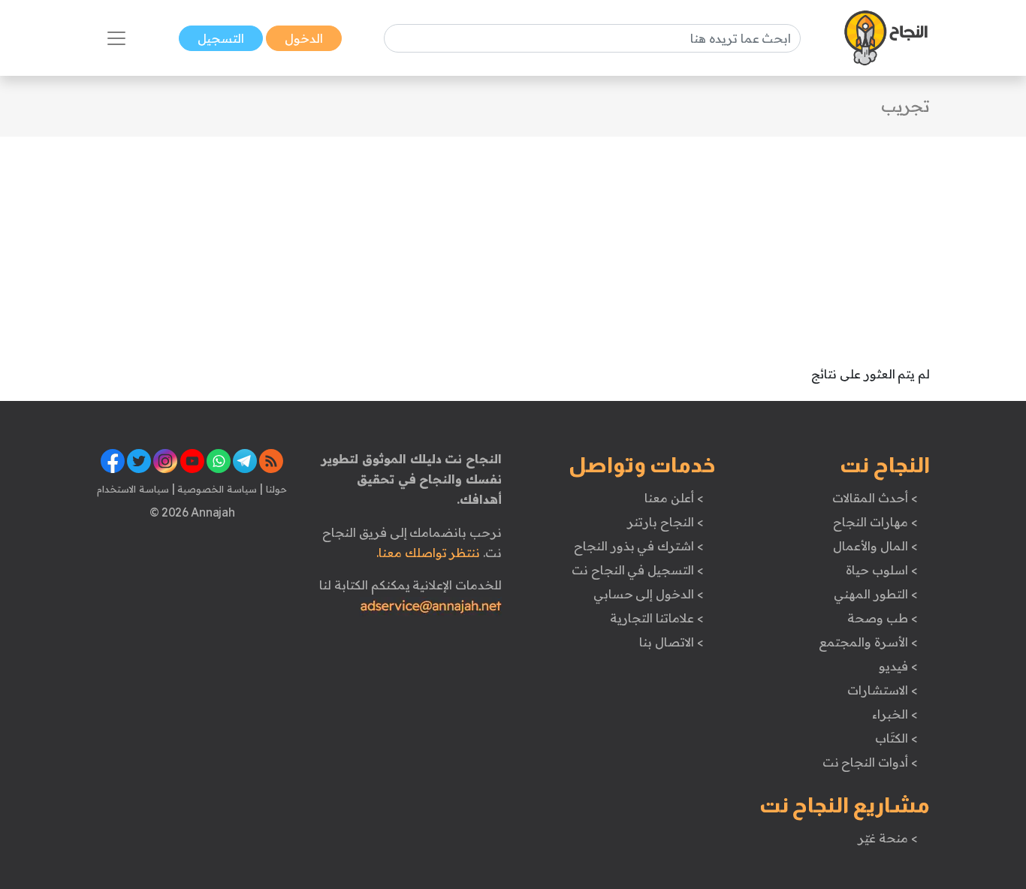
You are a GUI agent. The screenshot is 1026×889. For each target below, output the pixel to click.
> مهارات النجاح (875, 521)
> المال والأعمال (875, 545)
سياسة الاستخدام (133, 489)
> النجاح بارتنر (665, 521)
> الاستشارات (882, 690)
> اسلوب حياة (881, 569)
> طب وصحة (882, 617)
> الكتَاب (896, 738)
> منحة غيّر (887, 837)
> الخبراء (895, 714)
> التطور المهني (875, 593)
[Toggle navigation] (116, 38)
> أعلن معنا (673, 497)
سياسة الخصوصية (216, 489)
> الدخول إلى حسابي (648, 593)
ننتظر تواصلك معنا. (428, 552)
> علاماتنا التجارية (656, 617)
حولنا (275, 489)
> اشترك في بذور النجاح (639, 545)
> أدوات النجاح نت (870, 762)
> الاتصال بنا (671, 641)
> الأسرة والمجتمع (868, 641)
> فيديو (898, 666)
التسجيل (221, 38)
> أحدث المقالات (874, 497)
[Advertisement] (513, 242)
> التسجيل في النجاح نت (638, 569)
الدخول (304, 38)
